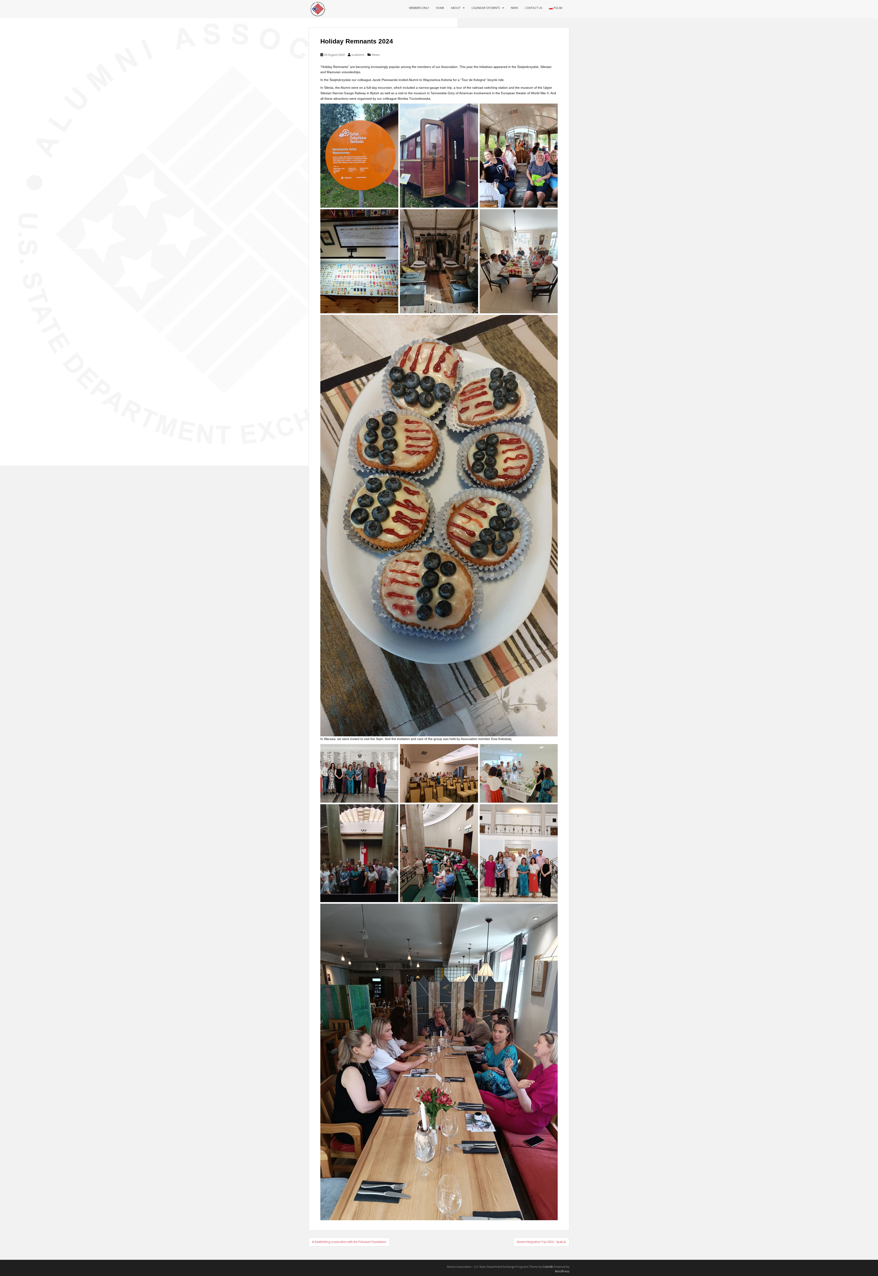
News (514, 8)
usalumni (357, 55)
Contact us (533, 8)
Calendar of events (485, 8)
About (455, 8)
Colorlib (548, 1267)
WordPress (562, 1271)
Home (440, 8)
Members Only (419, 8)
